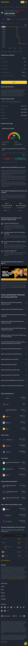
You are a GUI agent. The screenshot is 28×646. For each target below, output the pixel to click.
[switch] (23, 616)
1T (14, 23)
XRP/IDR (19, 542)
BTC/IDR (19, 552)
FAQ (13, 19)
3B (12, 23)
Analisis (8, 19)
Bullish (20, 158)
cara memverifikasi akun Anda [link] (18, 287)
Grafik (3, 19)
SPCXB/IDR (19, 547)
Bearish (8, 158)
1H (2, 23)
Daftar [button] (14, 82)
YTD (18, 23)
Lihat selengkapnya (5, 560)
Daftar (22, 2)
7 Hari (6, 23)
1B (9, 23)
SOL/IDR (19, 538)
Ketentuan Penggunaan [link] (12, 578)
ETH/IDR (19, 556)
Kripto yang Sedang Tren (22, 19)
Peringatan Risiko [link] (21, 578)
